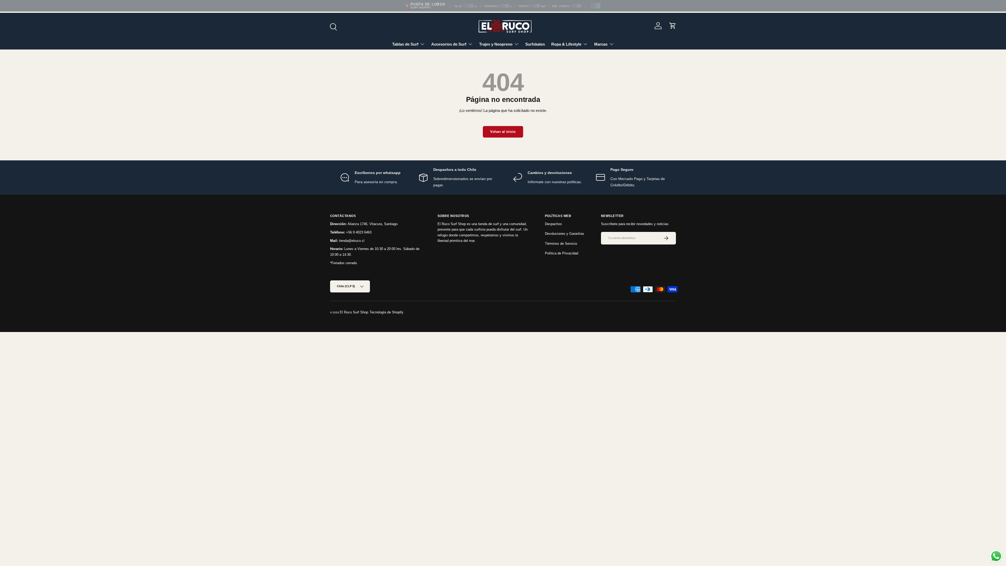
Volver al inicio (503, 132)
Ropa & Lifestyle (566, 44)
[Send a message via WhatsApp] (996, 556)
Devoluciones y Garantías (564, 234)
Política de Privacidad (561, 253)
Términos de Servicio (561, 244)
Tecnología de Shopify (386, 312)
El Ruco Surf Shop (354, 312)
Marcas (601, 44)
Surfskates (535, 44)
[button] (673, 25)
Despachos (553, 224)
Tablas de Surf (405, 44)
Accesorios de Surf (448, 44)
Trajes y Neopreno (495, 44)
